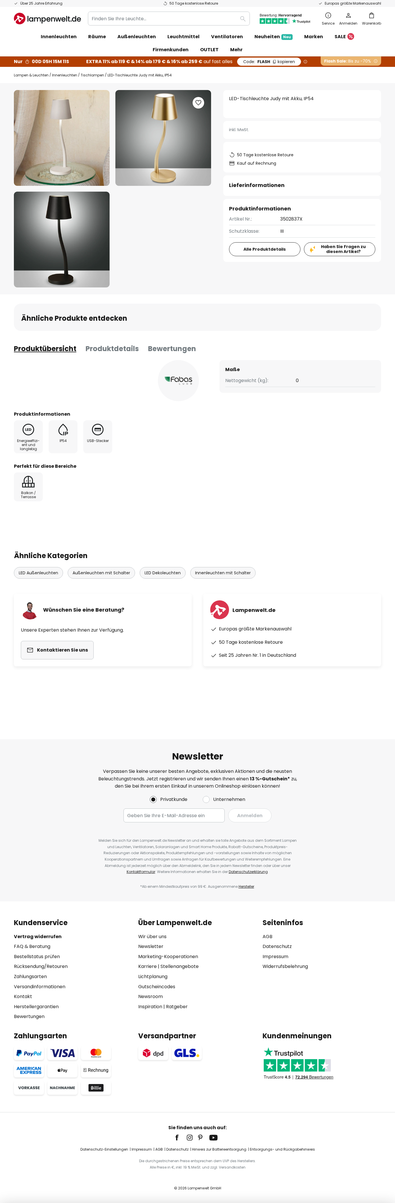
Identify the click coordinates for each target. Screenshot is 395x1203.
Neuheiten (272, 36)
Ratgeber (177, 1006)
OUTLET (209, 49)
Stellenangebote (179, 966)
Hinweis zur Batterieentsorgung (219, 1149)
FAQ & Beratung (32, 946)
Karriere (147, 966)
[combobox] (169, 18)
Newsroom (150, 996)
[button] (62, 239)
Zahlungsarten (30, 976)
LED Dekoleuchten (163, 573)
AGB (267, 936)
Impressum (275, 956)
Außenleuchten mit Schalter (101, 573)
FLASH (269, 62)
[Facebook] (181, 1137)
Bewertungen (172, 348)
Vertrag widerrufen (38, 936)
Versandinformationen (39, 986)
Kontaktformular (141, 871)
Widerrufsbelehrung (285, 966)
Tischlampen (92, 75)
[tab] (45, 348)
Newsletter (150, 946)
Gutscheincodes (156, 986)
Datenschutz (277, 946)
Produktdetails (112, 348)
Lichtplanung (152, 976)
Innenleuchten (64, 75)
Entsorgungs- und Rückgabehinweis (282, 1149)
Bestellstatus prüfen (37, 956)
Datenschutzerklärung (248, 871)
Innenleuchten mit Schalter (223, 573)
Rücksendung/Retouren (41, 966)
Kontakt (23, 996)
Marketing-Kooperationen (168, 956)
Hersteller (246, 886)
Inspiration (150, 1006)
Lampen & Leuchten (31, 75)
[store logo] (47, 18)
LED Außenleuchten (38, 573)
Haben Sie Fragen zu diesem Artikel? (343, 249)
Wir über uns (152, 936)
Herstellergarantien (36, 1006)
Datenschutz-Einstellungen (104, 1149)
